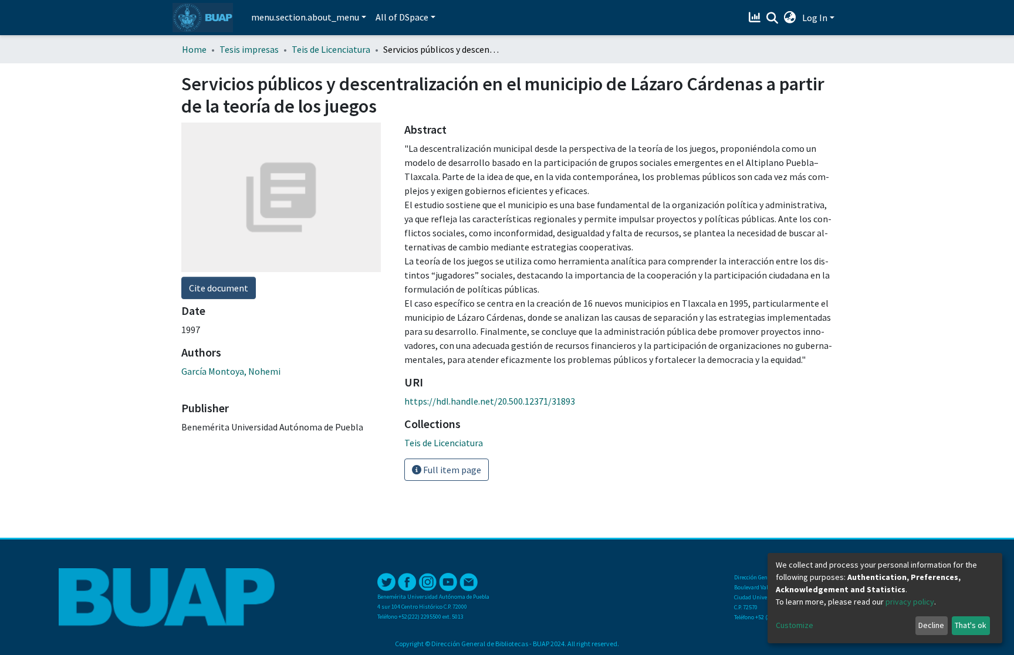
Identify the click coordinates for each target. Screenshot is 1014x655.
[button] (790, 18)
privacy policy (909, 601)
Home (194, 49)
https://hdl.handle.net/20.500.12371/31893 (489, 401)
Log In (814, 17)
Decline (931, 625)
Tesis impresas (249, 49)
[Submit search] (772, 18)
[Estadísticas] (756, 18)
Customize (794, 625)
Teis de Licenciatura (331, 49)
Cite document (218, 288)
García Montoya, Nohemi (230, 371)
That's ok (970, 625)
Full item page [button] (451, 470)
